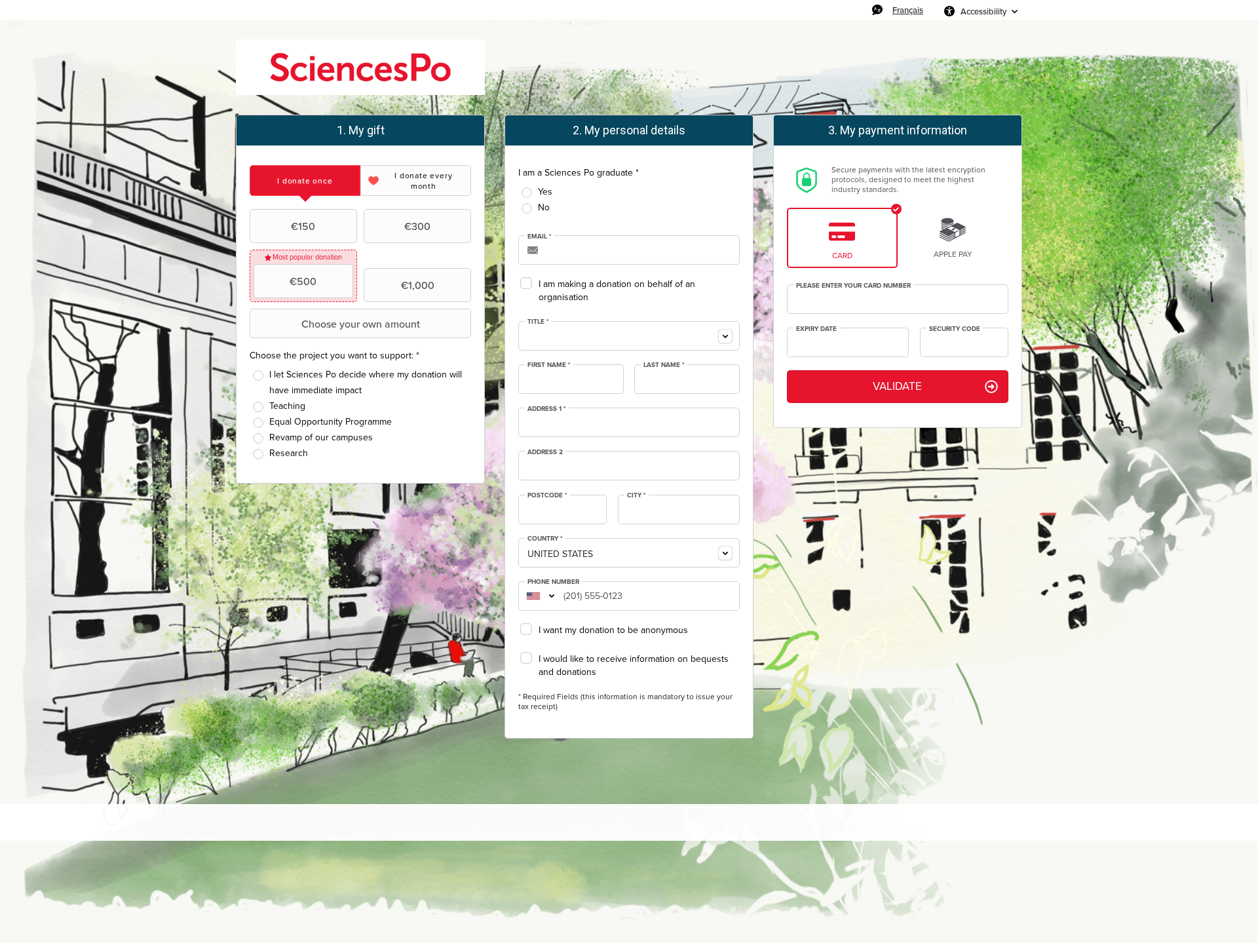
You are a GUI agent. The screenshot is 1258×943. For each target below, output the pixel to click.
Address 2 (545, 452)
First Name (549, 365)
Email (539, 237)
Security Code (954, 329)
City (636, 495)
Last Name (664, 365)
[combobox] (629, 336)
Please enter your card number (853, 286)
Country (545, 539)
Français (907, 10)
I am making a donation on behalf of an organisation (617, 290)
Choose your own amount (360, 324)
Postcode (547, 495)
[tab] (305, 180)
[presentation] (305, 180)
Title (538, 322)
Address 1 (546, 409)
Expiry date (816, 329)
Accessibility (983, 11)
